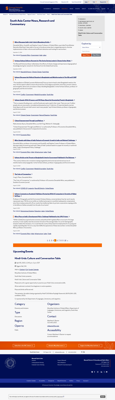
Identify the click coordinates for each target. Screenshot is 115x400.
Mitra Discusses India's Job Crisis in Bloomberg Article (32, 42)
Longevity (31, 188)
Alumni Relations (93, 8)
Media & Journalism (40, 95)
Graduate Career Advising (38, 364)
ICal (26, 270)
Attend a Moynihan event (56, 345)
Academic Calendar (31, 380)
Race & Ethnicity (40, 188)
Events (77, 8)
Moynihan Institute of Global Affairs (17, 14)
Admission (56, 8)
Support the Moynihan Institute (89, 345)
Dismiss (103, 396)
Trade (49, 152)
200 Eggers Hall (105, 362)
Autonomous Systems (27, 211)
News (71, 8)
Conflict (23, 95)
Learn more (60, 396)
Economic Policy (25, 55)
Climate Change (37, 72)
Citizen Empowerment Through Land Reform (29, 121)
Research (65, 8)
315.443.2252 (105, 366)
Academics (47, 8)
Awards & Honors (26, 72)
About (84, 8)
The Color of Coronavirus (23, 174)
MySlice (71, 380)
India (40, 55)
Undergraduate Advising (38, 362)
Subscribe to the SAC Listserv (23, 345)
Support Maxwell (62, 360)
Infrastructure (39, 152)
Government (35, 55)
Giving (103, 8)
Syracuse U (85, 380)
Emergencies (51, 380)
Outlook (22, 270)
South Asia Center (41, 14)
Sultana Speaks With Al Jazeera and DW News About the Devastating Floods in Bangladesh (44, 100)
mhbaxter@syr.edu (53, 326)
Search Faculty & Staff (76, 2)
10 (65, 240)
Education (37, 211)
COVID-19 (24, 188)
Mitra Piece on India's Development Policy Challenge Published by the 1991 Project (41, 217)
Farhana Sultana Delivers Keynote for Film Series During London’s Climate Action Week (43, 61)
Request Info (103, 2)
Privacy (78, 380)
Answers (34, 360)
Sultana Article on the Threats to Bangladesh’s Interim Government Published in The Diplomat (45, 158)
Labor (44, 55)
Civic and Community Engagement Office (49, 2)
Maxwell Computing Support (65, 364)
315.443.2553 (72, 352)
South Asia (45, 72)
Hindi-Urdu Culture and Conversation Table (62, 14)
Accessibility (42, 380)
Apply (86, 2)
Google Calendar (33, 270)
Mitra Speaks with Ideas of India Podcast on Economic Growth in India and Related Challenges (45, 140)
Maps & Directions (61, 380)
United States (49, 188)
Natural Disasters (44, 115)
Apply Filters (86, 55)
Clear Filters (96, 55)
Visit (94, 2)
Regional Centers (31, 14)
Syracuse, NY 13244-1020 (102, 364)
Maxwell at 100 (64, 2)
